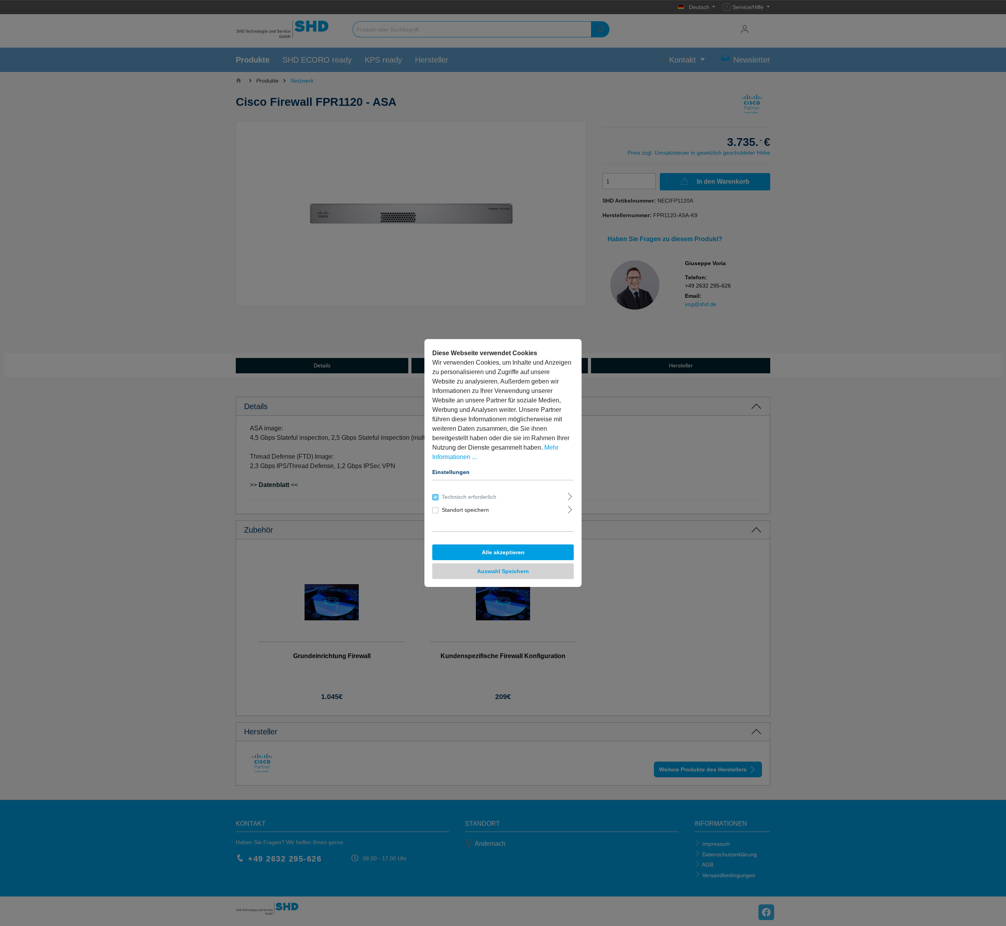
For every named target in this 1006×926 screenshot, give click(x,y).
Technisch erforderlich (469, 497)
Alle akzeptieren (503, 552)
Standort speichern (465, 510)
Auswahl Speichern (503, 571)
